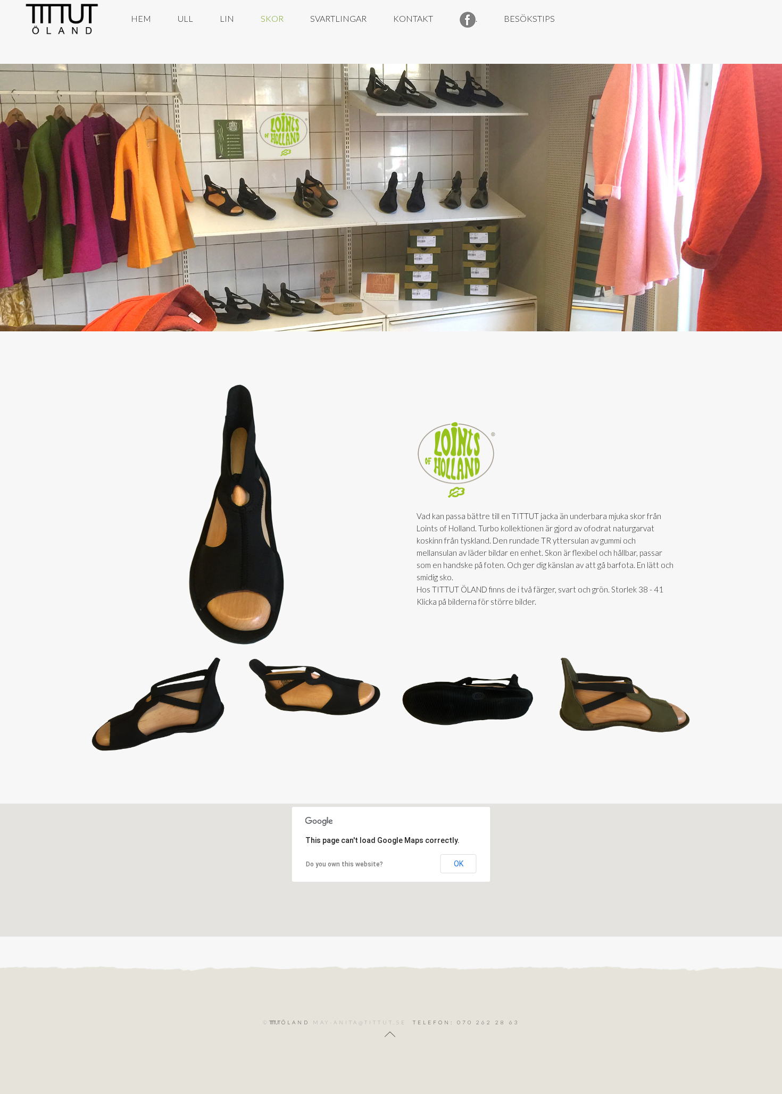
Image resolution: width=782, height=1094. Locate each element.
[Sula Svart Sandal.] (469, 695)
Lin (227, 18)
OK (458, 863)
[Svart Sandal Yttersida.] (313, 686)
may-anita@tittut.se (359, 1022)
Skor (272, 18)
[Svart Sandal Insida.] (158, 704)
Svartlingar (338, 18)
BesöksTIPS (529, 18)
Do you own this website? (344, 864)
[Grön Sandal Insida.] (623, 695)
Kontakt (413, 18)
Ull (185, 18)
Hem (141, 18)
